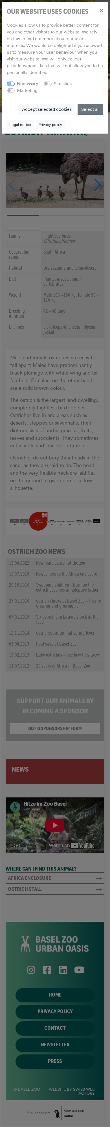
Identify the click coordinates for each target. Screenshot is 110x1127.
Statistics (63, 83)
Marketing (27, 90)
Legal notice (20, 124)
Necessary (27, 83)
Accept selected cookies (47, 109)
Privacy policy (50, 124)
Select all (90, 109)
